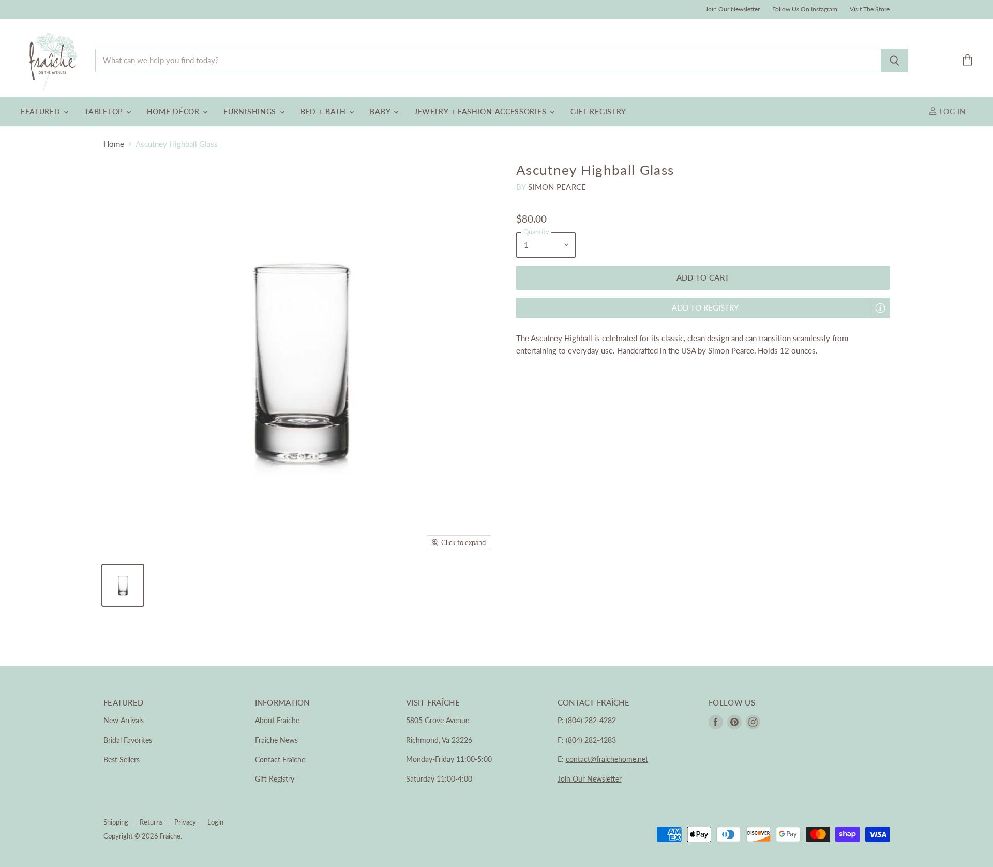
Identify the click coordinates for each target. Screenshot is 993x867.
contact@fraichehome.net (607, 759)
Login (215, 822)
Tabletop (104, 111)
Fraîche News (276, 740)
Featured (42, 111)
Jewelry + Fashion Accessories (481, 111)
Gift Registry (598, 111)
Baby (381, 111)
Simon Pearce (557, 187)
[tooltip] (880, 308)
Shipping (115, 822)
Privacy (185, 822)
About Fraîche (277, 720)
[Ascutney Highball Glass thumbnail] (122, 585)
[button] (703, 308)
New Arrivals (123, 720)
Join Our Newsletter (732, 9)
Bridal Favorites (127, 740)
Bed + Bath (324, 111)
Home (113, 144)
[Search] (894, 60)
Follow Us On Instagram (804, 9)
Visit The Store (870, 9)
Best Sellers (121, 759)
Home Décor (174, 111)
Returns (151, 822)
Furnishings (250, 111)
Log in (951, 111)
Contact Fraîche (280, 759)
